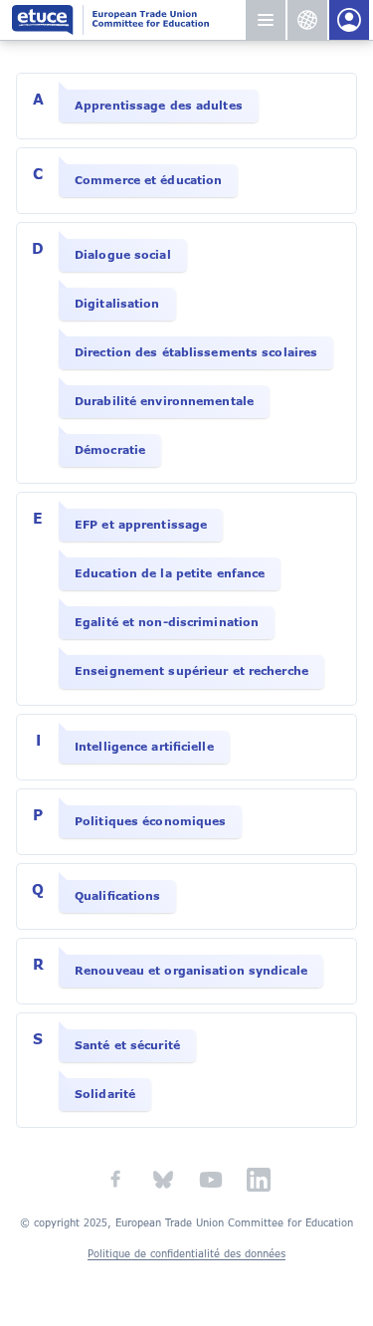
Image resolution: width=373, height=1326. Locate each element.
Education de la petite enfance (170, 573)
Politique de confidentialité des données (186, 1253)
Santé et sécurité (127, 1045)
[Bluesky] (163, 1180)
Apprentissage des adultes (159, 105)
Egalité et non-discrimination (167, 622)
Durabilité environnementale (164, 401)
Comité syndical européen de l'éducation (128, 20)
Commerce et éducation (148, 180)
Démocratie (110, 450)
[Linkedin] (259, 1180)
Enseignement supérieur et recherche (191, 671)
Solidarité (105, 1094)
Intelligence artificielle (144, 747)
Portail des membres (349, 20)
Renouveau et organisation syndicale (191, 971)
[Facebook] (115, 1180)
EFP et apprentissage (141, 525)
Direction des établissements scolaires (196, 352)
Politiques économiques (150, 821)
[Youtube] (211, 1180)
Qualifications (117, 896)
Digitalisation (117, 304)
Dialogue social (123, 255)
